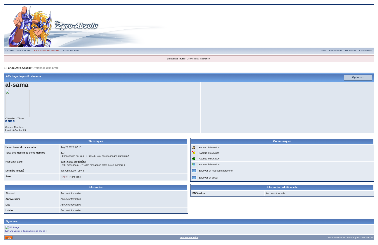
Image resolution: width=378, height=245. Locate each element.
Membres (351, 50)
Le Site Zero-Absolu (18, 50)
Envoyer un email (208, 177)
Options (357, 77)
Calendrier (366, 50)
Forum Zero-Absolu (19, 68)
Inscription (205, 58)
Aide (323, 50)
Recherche (336, 50)
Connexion (192, 58)
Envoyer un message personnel (216, 170)
